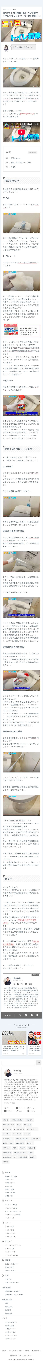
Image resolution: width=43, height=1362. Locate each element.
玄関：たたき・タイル (12, 1283)
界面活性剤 (7, 1152)
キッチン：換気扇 (11, 1205)
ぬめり (6, 1120)
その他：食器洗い (11, 1322)
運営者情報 (13, 1355)
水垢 (15, 1148)
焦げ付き (32, 1148)
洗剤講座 (8, 1310)
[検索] (38, 1062)
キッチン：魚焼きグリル (13, 1211)
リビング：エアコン (11, 1255)
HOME (4, 1350)
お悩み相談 (9, 1307)
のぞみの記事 (7, 1299)
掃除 (15, 9)
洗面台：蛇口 (9, 1267)
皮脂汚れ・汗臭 (20, 1152)
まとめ (13, 167)
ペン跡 (27, 1134)
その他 (4, 1318)
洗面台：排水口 (10, 1270)
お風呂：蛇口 (9, 1179)
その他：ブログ (10, 1338)
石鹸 (31, 1152)
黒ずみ (6, 1162)
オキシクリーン (9, 1124)
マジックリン (8, 1138)
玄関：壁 (8, 1279)
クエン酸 (28, 1124)
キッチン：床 (9, 1218)
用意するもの (15, 158)
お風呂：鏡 (9, 1186)
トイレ (7, 1223)
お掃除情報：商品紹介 (12, 1291)
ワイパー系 (36, 1138)
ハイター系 (17, 1134)
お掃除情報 (6, 1287)
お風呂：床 (9, 1196)
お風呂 (7, 1172)
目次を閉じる (32, 152)
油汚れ (23, 1148)
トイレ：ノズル (10, 1233)
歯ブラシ (7, 1148)
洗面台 (7, 1260)
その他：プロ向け (11, 1335)
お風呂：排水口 (10, 1183)
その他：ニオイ (10, 1329)
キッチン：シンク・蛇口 (13, 1214)
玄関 (6, 1275)
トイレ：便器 (9, 1227)
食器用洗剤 (23, 1157)
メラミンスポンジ (22, 1138)
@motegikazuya (27, 114)
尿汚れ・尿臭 (8, 1143)
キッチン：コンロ (11, 1208)
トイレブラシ (32, 1129)
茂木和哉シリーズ (9, 1157)
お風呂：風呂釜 (10, 1193)
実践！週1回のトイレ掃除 (20, 162)
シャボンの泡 (19, 1129)
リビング (8, 1241)
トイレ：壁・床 (10, 1236)
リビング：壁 (9, 1249)
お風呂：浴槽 (9, 1189)
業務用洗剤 (20, 1143)
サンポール (7, 1129)
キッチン (8, 1201)
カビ (19, 1124)
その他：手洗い (10, 1332)
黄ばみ (33, 1157)
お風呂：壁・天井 (11, 1176)
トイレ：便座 (9, 1230)
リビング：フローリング (13, 1245)
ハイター (7, 1134)
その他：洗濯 (9, 1325)
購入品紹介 (9, 1313)
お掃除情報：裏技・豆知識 (14, 1295)
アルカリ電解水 (17, 1120)
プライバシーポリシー (26, 1355)
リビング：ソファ (11, 1252)
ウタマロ (30, 1120)
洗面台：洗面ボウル (11, 1264)
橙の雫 (30, 1143)
